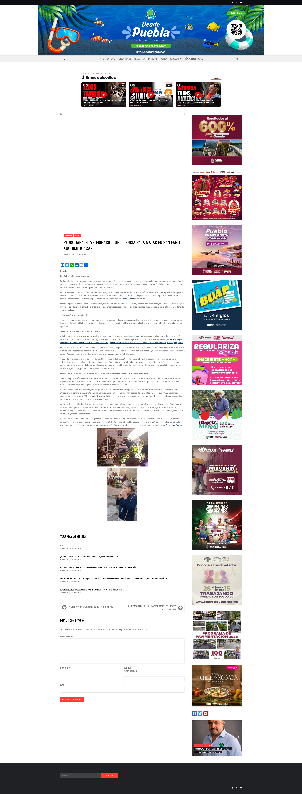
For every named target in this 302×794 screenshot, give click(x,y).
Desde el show (176, 58)
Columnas (68, 236)
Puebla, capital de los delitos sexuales (213, 748)
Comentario (67, 636)
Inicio (101, 58)
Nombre (65, 667)
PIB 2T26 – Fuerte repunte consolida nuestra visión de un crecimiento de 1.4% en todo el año (98, 567)
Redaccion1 (65, 548)
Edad (62, 545)
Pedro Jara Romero (174, 425)
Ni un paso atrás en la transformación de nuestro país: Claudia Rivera (152, 608)
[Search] (237, 58)
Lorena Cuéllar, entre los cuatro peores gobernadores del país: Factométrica (92, 589)
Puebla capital (124, 58)
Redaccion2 (71, 254)
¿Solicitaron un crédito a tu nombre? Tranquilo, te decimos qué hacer (89, 556)
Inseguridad (139, 58)
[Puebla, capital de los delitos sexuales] (217, 738)
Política (163, 58)
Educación (152, 58)
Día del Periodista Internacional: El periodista (91, 607)
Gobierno (111, 58)
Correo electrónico (129, 671)
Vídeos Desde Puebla (194, 58)
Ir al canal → (216, 78)
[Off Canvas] (65, 59)
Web (62, 685)
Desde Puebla (128, 298)
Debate (77, 236)
